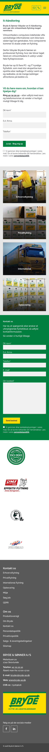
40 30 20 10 (13, 95)
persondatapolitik (21, 156)
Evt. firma (7, 121)
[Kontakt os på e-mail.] (34, 7)
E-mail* (6, 370)
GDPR (6, 602)
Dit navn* (7, 110)
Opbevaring (9, 587)
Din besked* (8, 381)
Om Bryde (8, 621)
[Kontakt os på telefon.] (38, 7)
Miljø (5, 592)
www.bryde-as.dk (17, 680)
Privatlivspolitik (10, 636)
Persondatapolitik (12, 631)
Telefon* (7, 131)
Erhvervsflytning (11, 573)
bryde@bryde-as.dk (20, 675)
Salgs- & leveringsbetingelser (17, 641)
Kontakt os (8, 626)
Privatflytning (9, 578)
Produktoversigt (11, 616)
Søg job (7, 597)
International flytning (13, 583)
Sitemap (7, 646)
